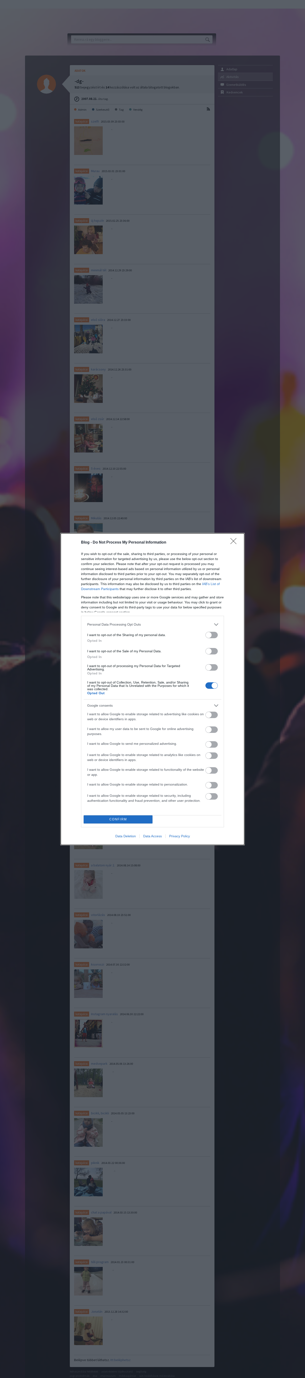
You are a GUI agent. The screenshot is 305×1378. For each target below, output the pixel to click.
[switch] (211, 635)
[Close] (234, 542)
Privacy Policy (179, 836)
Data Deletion (125, 836)
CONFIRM (118, 819)
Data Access (152, 836)
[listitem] (152, 624)
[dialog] (152, 689)
